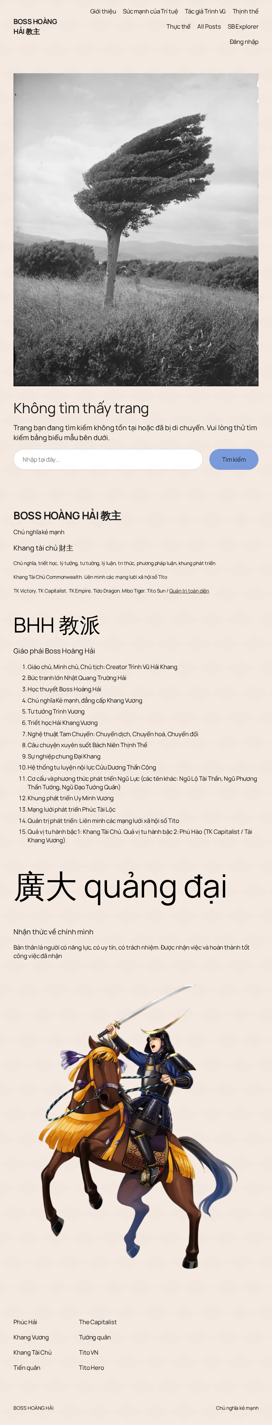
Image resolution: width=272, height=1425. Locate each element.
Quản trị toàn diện (189, 590)
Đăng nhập (244, 42)
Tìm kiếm (233, 459)
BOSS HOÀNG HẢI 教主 (35, 26)
